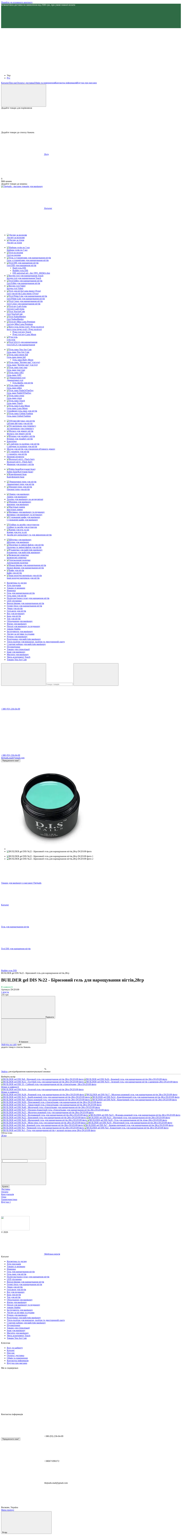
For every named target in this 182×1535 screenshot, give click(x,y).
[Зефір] (43, 1094)
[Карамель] (128, 1117)
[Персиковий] (51, 1102)
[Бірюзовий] (43, 1117)
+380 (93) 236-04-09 (10, 709)
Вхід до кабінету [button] (15, 1348)
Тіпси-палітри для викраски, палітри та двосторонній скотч (36, 641)
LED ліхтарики (14, 601)
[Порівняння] (23, 95)
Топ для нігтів (13, 618)
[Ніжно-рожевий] (45, 1099)
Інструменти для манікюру (20, 631)
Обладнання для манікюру (20, 621)
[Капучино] (48, 1130)
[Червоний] (43, 1128)
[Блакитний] (42, 1082)
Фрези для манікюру (17, 624)
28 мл (4, 1135)
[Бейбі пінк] (45, 1097)
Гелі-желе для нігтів (16, 611)
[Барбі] (134, 1115)
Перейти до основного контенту (17, 2)
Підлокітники (13, 647)
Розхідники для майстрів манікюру (24, 639)
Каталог (5, 83)
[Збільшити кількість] (23, 1173)
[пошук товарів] (23, 674)
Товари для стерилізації (18, 649)
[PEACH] (42, 1125)
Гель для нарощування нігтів (21, 593)
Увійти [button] (4, 1071)
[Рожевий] (44, 1120)
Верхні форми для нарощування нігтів (25, 603)
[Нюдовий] (131, 1094)
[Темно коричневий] (133, 1099)
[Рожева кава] (42, 1079)
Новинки (11, 590)
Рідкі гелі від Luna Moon (24, 334)
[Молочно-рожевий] (47, 1112)
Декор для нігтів (15, 608)
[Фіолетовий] (129, 1122)
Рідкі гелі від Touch (22, 332)
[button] (91, 17)
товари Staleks (13, 629)
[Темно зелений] (131, 1082)
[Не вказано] (51, 1105)
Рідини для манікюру (17, 636)
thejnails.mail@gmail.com (12, 758)
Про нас (13, 83)
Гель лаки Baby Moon (23, 360)
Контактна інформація (65, 83)
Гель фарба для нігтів (23, 383)
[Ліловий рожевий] (127, 1120)
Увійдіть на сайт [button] (9, 1044)
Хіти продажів (14, 585)
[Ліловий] (45, 1115)
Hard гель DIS (19, 268)
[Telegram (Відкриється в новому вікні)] (22, 70)
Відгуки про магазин (86, 83)
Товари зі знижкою (16, 588)
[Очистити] (96, 674)
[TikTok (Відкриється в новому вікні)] (65, 48)
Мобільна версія (52, 1254)
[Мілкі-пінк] (43, 1122)
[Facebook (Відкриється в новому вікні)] (107, 48)
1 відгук (5, 992)
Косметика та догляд (17, 583)
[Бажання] (91, 120)
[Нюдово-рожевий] (128, 1125)
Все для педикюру (16, 613)
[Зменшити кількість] (23, 1148)
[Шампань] (125, 1079)
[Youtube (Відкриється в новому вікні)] (150, 48)
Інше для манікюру (16, 652)
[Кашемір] (134, 1097)
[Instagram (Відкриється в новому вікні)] (22, 48)
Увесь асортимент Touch (18, 657)
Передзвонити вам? (10, 761)
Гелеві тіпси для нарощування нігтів (24, 606)
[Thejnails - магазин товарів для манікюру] (15, 1229)
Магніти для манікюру (18, 654)
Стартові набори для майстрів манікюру (26, 644)
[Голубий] (126, 1128)
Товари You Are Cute (17, 659)
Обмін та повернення (44, 83)
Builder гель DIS (20, 270)
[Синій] (55, 1110)
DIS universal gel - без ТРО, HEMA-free (31, 273)
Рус (8, 78)
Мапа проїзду (7, 1510)
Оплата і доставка (25, 83)
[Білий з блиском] (50, 1107)
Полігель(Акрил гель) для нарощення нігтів (28, 598)
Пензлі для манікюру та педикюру (23, 626)
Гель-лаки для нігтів (16, 595)
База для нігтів (14, 616)
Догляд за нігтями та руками (20, 634)
